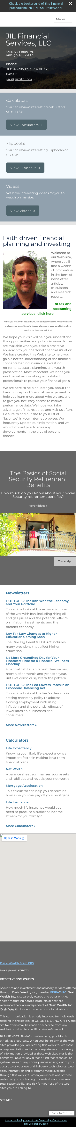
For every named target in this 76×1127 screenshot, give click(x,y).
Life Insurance (17, 802)
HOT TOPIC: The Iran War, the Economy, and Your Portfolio (37, 602)
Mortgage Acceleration (24, 786)
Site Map (6, 1100)
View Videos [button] (20, 211)
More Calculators (21, 826)
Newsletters (17, 593)
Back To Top (59, 1113)
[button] (63, 19)
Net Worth (14, 769)
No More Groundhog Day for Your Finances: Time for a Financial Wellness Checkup (37, 661)
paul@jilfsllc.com (19, 79)
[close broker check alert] (70, 3)
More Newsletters (21, 725)
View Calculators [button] (24, 125)
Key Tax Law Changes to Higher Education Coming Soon (31, 635)
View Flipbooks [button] (23, 168)
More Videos (38, 505)
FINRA (54, 992)
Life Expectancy (18, 748)
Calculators (17, 740)
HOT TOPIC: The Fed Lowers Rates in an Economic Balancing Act (37, 686)
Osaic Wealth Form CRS (17, 963)
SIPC (63, 992)
